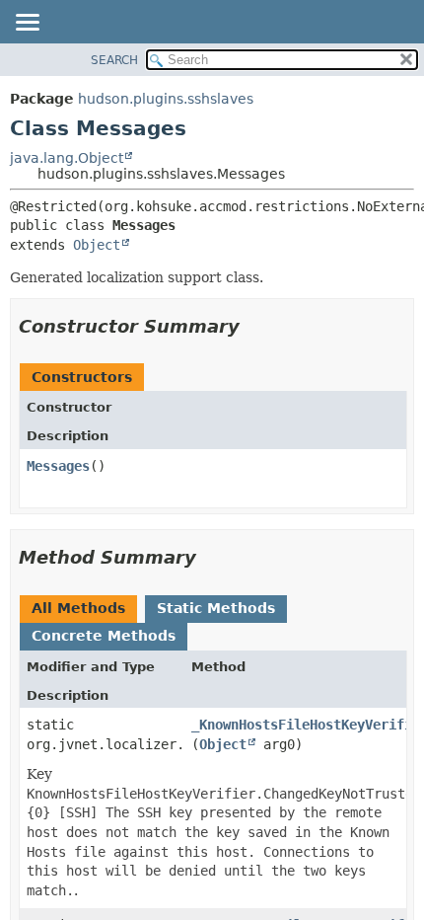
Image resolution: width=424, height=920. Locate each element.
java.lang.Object (66, 158)
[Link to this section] (253, 326)
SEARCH (114, 60)
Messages (58, 466)
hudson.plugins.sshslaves (165, 99)
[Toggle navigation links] (26, 24)
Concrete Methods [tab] (104, 636)
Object (96, 245)
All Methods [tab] (78, 608)
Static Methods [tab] (216, 608)
